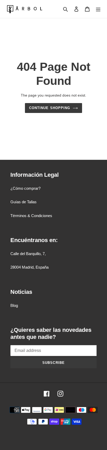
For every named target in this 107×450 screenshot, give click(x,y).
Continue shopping (49, 108)
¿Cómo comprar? (25, 188)
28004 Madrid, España (29, 267)
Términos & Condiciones (31, 215)
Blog (14, 305)
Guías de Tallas (23, 202)
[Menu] (98, 9)
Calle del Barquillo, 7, (28, 253)
